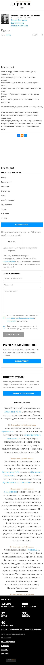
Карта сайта (5, 654)
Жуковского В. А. (10, 482)
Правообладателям (8, 642)
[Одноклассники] (22, 135)
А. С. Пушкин (10, 491)
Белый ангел (6, 182)
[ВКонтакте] (18, 135)
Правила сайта (6, 638)
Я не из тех (5, 191)
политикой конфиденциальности (20, 318)
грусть (8, 35)
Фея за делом (6, 204)
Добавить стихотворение (23, 393)
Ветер (3, 177)
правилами (11, 321)
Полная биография (19, 20)
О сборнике (5, 646)
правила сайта (9, 261)
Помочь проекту (22, 361)
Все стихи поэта (17, 23)
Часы (3, 195)
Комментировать (13, 335)
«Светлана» (25, 482)
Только (4, 218)
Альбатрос (5, 186)
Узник (3, 209)
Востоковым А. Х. (10, 472)
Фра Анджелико (7, 200)
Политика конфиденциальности (13, 634)
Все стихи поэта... (22, 225)
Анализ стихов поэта (19, 25)
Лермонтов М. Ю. (12, 411)
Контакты (4, 650)
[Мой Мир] (25, 135)
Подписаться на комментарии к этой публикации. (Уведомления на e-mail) (21, 327)
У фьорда (5, 214)
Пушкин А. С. (7, 431)
